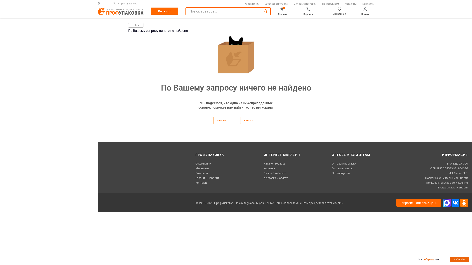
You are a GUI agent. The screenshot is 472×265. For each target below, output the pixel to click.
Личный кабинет (275, 173)
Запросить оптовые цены (419, 203)
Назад (137, 25)
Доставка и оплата (276, 3)
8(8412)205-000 (457, 163)
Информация (455, 155)
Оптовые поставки (305, 3)
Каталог (164, 11)
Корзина (269, 168)
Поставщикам (330, 3)
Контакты (368, 3)
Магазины (351, 3)
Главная (221, 120)
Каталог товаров (275, 163)
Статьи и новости (207, 178)
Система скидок (342, 168)
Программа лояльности (452, 187)
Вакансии (201, 173)
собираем (428, 259)
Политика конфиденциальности (446, 178)
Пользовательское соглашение (447, 182)
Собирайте (459, 259)
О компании (252, 3)
